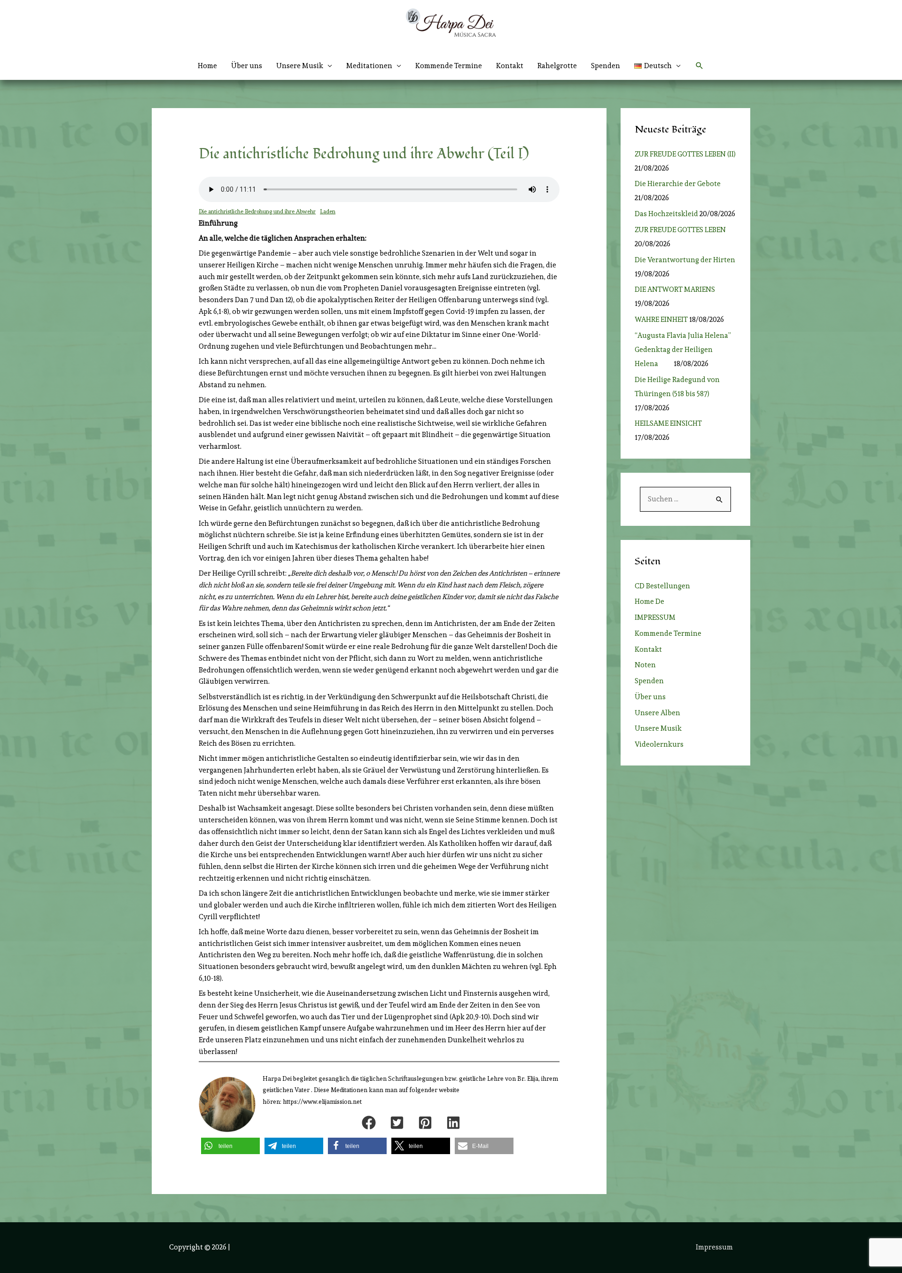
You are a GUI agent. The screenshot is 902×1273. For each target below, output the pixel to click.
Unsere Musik (658, 728)
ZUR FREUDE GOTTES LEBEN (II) (685, 154)
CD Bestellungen (662, 586)
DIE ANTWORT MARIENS (675, 289)
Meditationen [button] (369, 66)
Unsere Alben (657, 713)
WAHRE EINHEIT (661, 319)
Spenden (605, 66)
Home (207, 66)
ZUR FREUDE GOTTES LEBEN (683, 230)
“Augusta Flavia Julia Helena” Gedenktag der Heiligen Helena (683, 349)
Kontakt (509, 66)
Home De (649, 601)
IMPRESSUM (655, 617)
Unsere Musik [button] (299, 66)
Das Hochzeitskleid (666, 214)
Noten (645, 665)
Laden (327, 211)
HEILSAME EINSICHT (668, 423)
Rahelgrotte (557, 66)
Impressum (714, 1247)
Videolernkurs (659, 744)
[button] (657, 66)
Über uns (246, 66)
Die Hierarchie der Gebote (678, 184)
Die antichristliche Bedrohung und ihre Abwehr (257, 211)
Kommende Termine (448, 66)
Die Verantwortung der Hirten (685, 260)
